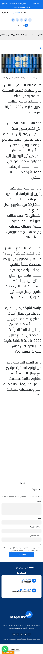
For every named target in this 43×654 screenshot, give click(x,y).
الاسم (39, 518)
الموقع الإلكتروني (36, 535)
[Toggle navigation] (35, 13)
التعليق (39, 501)
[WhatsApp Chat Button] (5, 649)
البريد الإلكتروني (36, 527)
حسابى (17, 26)
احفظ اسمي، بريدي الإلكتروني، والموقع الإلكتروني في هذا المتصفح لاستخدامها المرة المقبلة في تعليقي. (22, 549)
